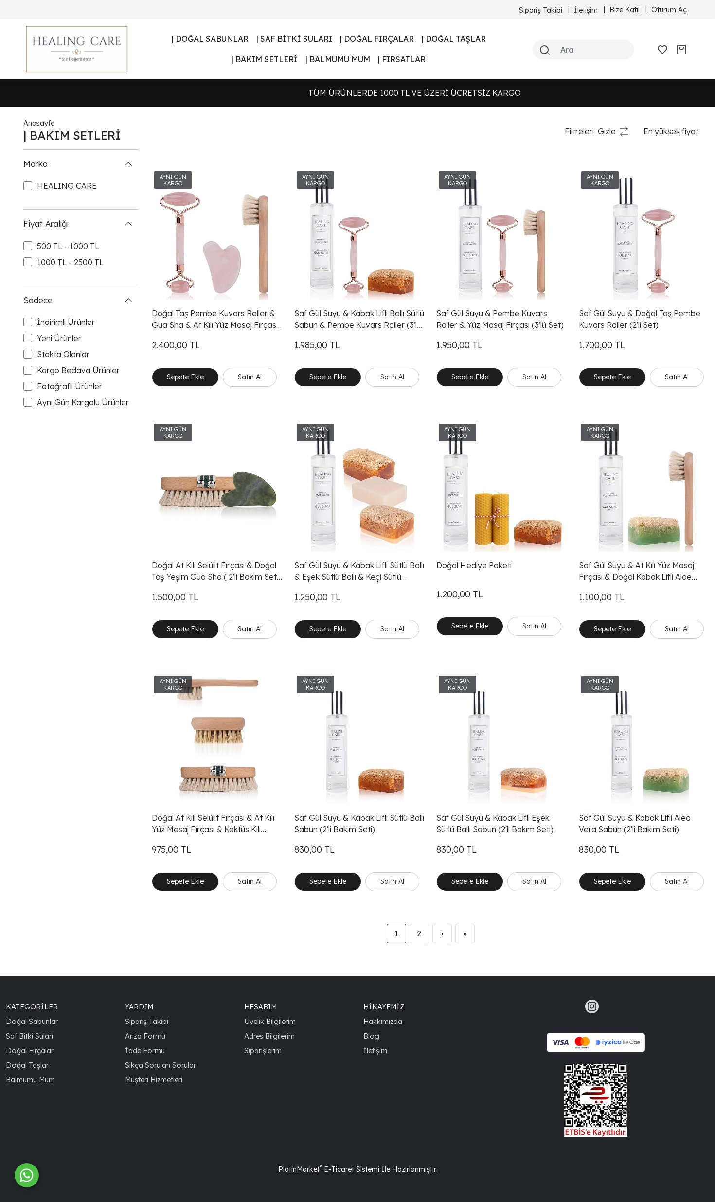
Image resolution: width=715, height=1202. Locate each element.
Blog (371, 1036)
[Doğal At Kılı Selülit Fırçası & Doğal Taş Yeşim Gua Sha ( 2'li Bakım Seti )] (217, 486)
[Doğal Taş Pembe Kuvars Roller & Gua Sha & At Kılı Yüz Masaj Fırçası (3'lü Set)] (217, 234)
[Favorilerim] (662, 49)
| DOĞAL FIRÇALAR (377, 39)
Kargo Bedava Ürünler (78, 371)
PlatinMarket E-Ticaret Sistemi (328, 1169)
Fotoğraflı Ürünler (69, 387)
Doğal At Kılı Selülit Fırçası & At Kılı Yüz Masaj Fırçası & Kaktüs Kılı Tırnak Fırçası (213, 824)
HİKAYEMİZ (384, 1006)
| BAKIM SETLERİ (265, 59)
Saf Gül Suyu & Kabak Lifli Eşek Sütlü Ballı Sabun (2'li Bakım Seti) (495, 823)
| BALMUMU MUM (337, 59)
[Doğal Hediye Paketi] (501, 486)
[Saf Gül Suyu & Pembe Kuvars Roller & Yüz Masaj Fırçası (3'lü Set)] (501, 234)
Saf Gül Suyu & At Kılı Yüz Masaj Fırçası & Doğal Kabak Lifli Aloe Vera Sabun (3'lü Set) (636, 571)
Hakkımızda (382, 1021)
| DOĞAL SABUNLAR (210, 39)
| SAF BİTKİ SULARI (294, 39)
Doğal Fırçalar (30, 1050)
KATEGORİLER (32, 1006)
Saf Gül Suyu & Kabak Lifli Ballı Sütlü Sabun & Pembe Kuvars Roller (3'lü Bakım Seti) (359, 319)
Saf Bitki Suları (29, 1036)
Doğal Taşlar (27, 1065)
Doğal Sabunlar (32, 1021)
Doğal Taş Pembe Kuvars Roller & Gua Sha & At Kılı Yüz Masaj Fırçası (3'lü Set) (215, 319)
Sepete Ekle (185, 377)
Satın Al (250, 377)
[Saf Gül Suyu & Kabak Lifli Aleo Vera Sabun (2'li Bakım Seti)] (644, 738)
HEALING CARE (67, 186)
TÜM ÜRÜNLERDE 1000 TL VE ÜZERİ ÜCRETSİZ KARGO (363, 93)
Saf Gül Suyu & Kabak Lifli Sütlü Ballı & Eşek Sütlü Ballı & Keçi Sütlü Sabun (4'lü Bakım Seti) (359, 571)
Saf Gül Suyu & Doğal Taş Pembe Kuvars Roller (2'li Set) (639, 319)
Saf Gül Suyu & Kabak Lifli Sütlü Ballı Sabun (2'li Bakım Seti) (359, 823)
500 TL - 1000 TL (68, 246)
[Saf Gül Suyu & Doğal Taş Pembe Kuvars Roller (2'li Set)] (644, 234)
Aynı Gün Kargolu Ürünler (83, 403)
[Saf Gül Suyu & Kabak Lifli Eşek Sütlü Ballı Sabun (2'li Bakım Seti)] (501, 738)
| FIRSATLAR (402, 59)
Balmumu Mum (30, 1079)
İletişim (375, 1050)
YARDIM (139, 1006)
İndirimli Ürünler (66, 322)
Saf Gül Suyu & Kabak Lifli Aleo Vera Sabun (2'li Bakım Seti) (635, 823)
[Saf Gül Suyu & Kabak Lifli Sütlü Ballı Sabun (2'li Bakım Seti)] (359, 738)
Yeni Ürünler (59, 338)
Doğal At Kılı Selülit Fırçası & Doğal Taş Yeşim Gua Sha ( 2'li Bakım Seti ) (215, 571)
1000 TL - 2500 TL (70, 262)
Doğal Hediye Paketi (474, 565)
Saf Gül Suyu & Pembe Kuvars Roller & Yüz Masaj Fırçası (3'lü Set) (500, 319)
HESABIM (260, 1006)
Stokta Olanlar (63, 354)
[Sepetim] (681, 49)
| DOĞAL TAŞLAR (454, 39)
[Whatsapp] (27, 1175)
